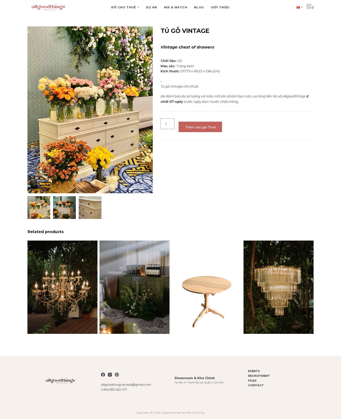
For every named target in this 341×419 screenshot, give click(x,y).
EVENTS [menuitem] (254, 371)
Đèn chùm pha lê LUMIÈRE (62, 289)
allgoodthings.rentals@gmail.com (126, 384)
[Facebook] (103, 375)
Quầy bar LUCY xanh (134, 289)
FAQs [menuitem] (252, 380)
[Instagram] (110, 375)
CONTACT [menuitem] (256, 385)
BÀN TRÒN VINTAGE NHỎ (207, 289)
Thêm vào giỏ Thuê (200, 127)
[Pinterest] (117, 375)
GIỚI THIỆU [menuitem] (220, 7)
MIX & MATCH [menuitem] (175, 7)
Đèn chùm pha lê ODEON (278, 289)
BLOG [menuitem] (199, 7)
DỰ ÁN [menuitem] (151, 7)
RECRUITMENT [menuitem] (259, 375)
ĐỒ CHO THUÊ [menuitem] (123, 7)
